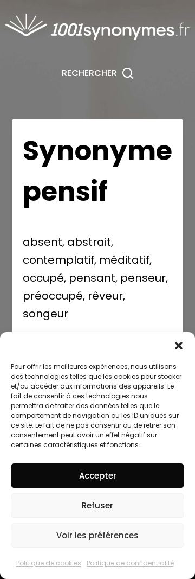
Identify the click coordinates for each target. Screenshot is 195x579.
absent (42, 242)
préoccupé (53, 295)
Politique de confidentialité (130, 563)
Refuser (97, 505)
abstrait (89, 242)
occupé (43, 277)
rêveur (105, 295)
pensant (92, 277)
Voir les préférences (97, 535)
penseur (143, 277)
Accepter (97, 475)
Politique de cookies (48, 563)
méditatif (124, 260)
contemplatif (58, 260)
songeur (45, 313)
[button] (178, 345)
